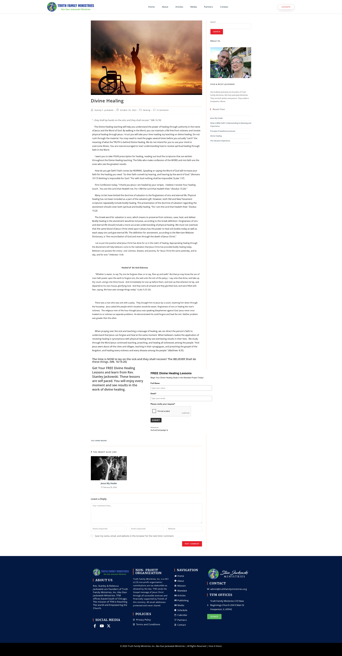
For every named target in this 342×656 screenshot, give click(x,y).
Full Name (155, 383)
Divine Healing (216, 136)
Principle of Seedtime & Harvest (222, 131)
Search (213, 22)
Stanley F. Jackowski (104, 110)
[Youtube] (102, 626)
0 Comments (163, 110)
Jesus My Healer (109, 483)
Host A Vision (215, 646)
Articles (179, 6)
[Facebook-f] (95, 626)
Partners (208, 6)
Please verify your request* (163, 404)
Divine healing (101, 441)
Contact (224, 6)
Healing (146, 110)
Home (151, 6)
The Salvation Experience (220, 140)
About (165, 6)
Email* (153, 393)
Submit (156, 420)
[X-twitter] (108, 626)
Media (193, 6)
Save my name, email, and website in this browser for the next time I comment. (134, 535)
